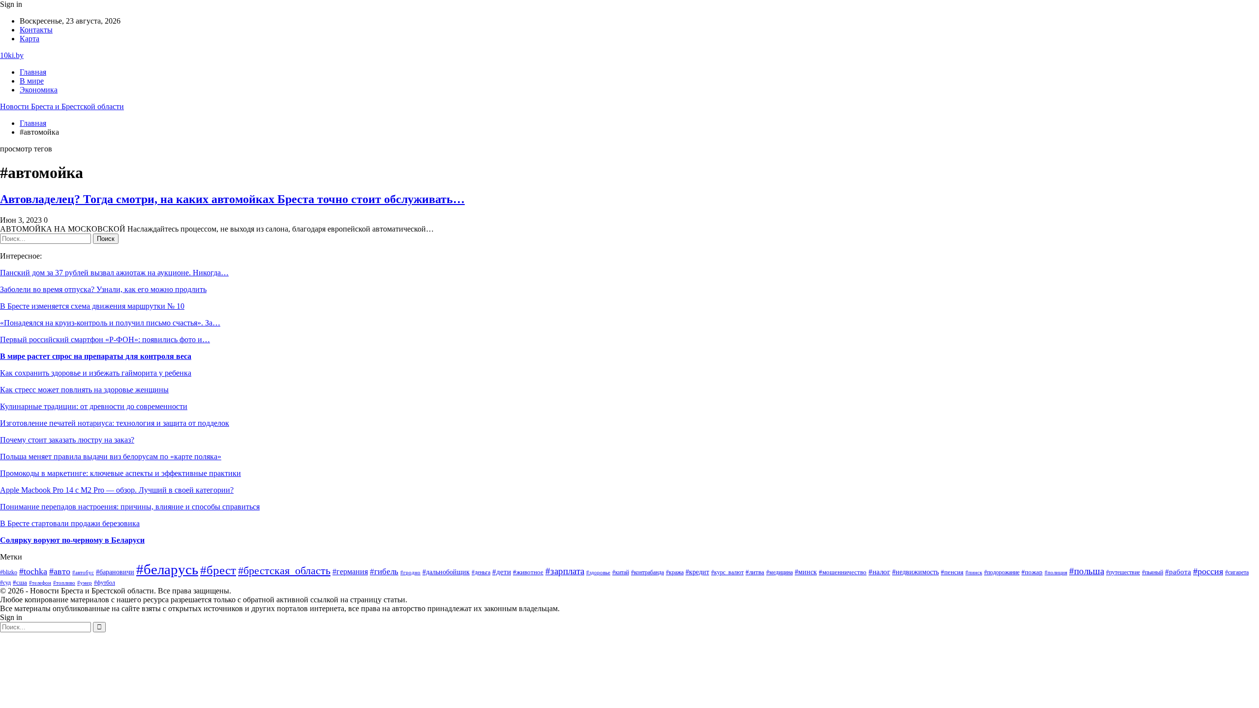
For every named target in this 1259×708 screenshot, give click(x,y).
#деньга (481, 572)
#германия (350, 571)
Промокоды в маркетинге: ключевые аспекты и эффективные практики (120, 473)
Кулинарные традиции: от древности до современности (93, 406)
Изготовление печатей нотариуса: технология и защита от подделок (114, 423)
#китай (620, 572)
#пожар (1032, 572)
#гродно (410, 572)
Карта (29, 38)
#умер (84, 583)
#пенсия (952, 572)
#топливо (64, 583)
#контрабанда (647, 572)
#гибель (384, 571)
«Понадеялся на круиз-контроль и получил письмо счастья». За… (110, 323)
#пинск (973, 572)
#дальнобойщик (446, 572)
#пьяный (1152, 572)
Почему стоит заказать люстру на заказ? (67, 440)
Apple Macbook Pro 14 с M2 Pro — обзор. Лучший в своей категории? (117, 490)
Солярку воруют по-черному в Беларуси (72, 540)
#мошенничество (843, 572)
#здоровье (598, 572)
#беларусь (167, 569)
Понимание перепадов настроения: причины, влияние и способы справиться (130, 506)
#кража (675, 572)
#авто (59, 571)
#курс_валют (727, 572)
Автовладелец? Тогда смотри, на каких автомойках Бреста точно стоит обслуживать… (232, 199)
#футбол (104, 582)
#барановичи (115, 572)
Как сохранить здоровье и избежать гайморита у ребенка (95, 373)
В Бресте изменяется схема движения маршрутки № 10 (92, 306)
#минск (806, 572)
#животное (528, 572)
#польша (1086, 571)
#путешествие (1123, 572)
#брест (218, 570)
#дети (501, 571)
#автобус (83, 572)
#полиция (1056, 572)
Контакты (36, 30)
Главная (33, 72)
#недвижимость (915, 572)
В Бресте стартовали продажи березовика (70, 523)
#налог (879, 572)
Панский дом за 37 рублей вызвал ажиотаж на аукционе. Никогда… (114, 272)
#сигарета (1237, 572)
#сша (20, 582)
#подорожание (1001, 572)
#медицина (779, 572)
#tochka (33, 571)
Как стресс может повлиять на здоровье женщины (84, 389)
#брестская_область (284, 570)
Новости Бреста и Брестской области (62, 106)
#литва (755, 572)
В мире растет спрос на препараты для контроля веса (95, 356)
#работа (1178, 572)
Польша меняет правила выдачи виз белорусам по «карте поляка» (110, 456)
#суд (5, 582)
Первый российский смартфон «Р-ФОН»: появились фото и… (105, 339)
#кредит (697, 572)
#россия (1208, 571)
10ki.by (12, 55)
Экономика (39, 90)
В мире (32, 81)
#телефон (40, 583)
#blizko (8, 572)
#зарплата (564, 571)
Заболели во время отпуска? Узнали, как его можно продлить (103, 289)
